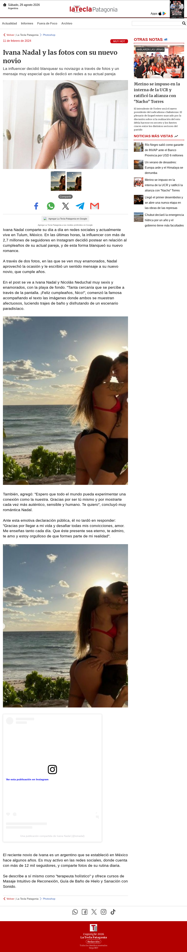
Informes (27, 23)
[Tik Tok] (113, 912)
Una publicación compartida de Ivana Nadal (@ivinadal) (52, 835)
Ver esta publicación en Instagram (27, 779)
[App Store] (160, 13)
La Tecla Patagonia (27, 34)
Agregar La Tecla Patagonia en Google (67, 219)
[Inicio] (5, 5)
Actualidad (9, 23)
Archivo (66, 23)
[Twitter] (94, 912)
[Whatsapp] (75, 912)
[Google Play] (164, 13)
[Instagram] (103, 912)
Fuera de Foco (47, 23)
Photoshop (49, 34)
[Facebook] (84, 912)
